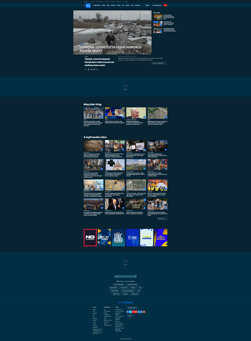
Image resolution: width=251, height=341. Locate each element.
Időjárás (105, 313)
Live (165, 5)
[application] (112, 32)
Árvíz (138, 290)
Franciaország (124, 287)
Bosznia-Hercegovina (131, 119)
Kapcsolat (117, 321)
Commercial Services (119, 311)
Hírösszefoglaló (107, 311)
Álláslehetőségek (118, 323)
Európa (103, 5)
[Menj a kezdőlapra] (88, 5)
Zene (140, 287)
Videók (94, 323)
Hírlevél (129, 315)
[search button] (124, 2)
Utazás (118, 5)
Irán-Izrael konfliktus (119, 284)
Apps (105, 318)
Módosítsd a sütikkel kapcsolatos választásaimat (119, 329)
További (117, 307)
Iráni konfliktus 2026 (132, 284)
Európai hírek (87, 171)
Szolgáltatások (107, 307)
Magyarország (134, 293)
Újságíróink (95, 327)
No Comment (87, 152)
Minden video (162, 218)
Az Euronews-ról (118, 309)
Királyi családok (114, 290)
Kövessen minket (107, 316)
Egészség (137, 5)
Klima (106, 171)
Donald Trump (116, 293)
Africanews (106, 322)
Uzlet (127, 191)
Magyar (86, 1)
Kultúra (127, 5)
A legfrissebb (96, 5)
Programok (95, 325)
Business (113, 5)
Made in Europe (129, 171)
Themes (94, 307)
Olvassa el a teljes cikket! (158, 63)
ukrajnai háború (113, 287)
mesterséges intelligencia (128, 290)
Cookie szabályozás (119, 316)
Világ (108, 5)
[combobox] (130, 2)
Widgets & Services (108, 320)
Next (123, 5)
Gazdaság (150, 191)
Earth (132, 5)
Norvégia (133, 287)
